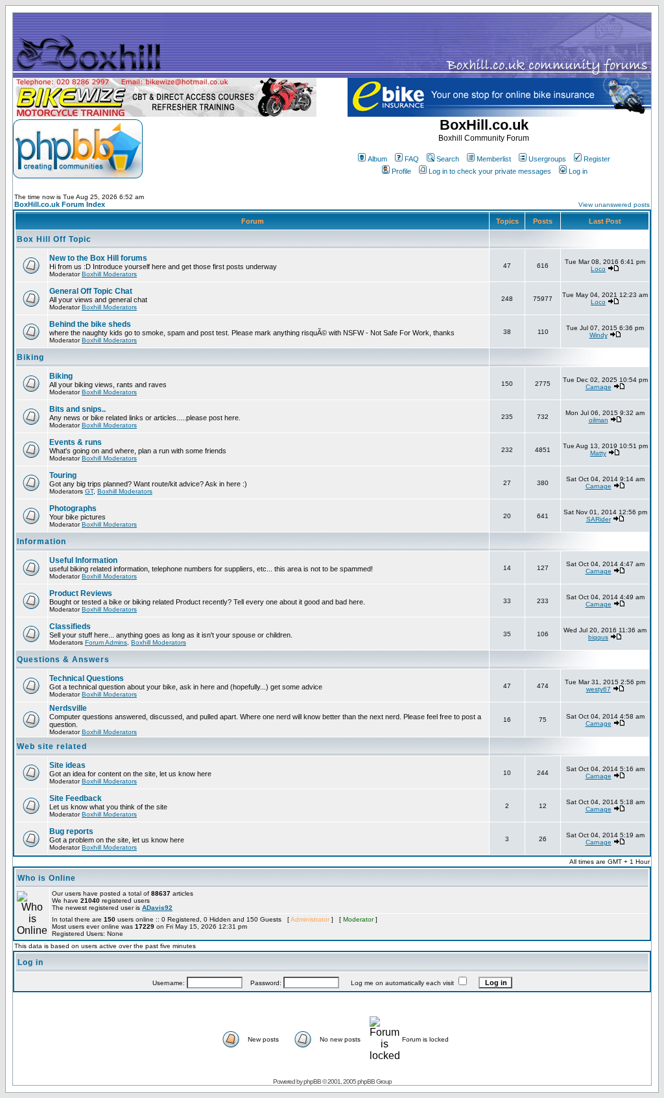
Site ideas (67, 765)
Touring (63, 475)
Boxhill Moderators (109, 274)
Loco (598, 268)
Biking (30, 357)
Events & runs (75, 442)
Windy (598, 335)
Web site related (52, 746)
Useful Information (83, 560)
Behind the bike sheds (90, 324)
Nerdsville (68, 708)
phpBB (312, 1081)
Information (41, 541)
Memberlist (494, 159)
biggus (598, 637)
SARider (598, 519)
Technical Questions (86, 678)
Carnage (598, 386)
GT (89, 491)
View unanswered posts (614, 204)
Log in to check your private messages (490, 171)
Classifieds (70, 626)
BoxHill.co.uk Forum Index (59, 204)
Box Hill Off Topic (54, 239)
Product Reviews (80, 593)
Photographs (73, 508)
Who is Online (47, 878)
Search (447, 159)
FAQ (412, 159)
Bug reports (71, 831)
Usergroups (547, 159)
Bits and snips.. (77, 409)
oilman (598, 420)
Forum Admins (106, 642)
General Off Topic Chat (90, 291)
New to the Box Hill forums (98, 258)
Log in (578, 171)
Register (597, 159)
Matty (598, 453)
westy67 (598, 689)
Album (377, 159)
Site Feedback (75, 798)
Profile (401, 171)
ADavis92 (157, 907)
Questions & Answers (63, 659)
